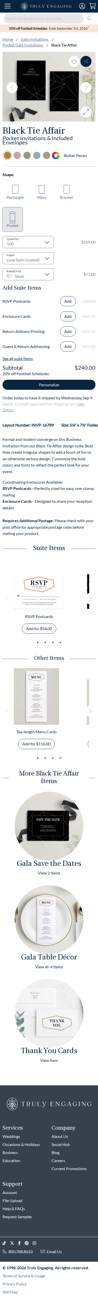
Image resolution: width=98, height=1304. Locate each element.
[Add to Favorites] (74, 61)
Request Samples (17, 1216)
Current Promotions (69, 1168)
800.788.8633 (21, 1251)
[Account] (82, 6)
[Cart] (92, 6)
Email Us (54, 1251)
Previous (12, 87)
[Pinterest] (29, 1243)
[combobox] (49, 18)
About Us (60, 1136)
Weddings (11, 1136)
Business (10, 1152)
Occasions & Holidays (21, 1144)
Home (8, 39)
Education (11, 1160)
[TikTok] (6, 1243)
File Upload (12, 1200)
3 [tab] (52, 642)
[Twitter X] (14, 1243)
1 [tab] (37, 642)
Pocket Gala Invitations (23, 45)
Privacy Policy (15, 1283)
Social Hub (61, 1144)
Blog (55, 1152)
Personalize (49, 384)
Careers (58, 1160)
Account (10, 1192)
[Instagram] (36, 1243)
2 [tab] (45, 642)
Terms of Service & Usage (24, 1275)
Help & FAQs (14, 1208)
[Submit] (89, 18)
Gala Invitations (35, 39)
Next (85, 87)
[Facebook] (21, 1243)
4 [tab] (60, 642)
